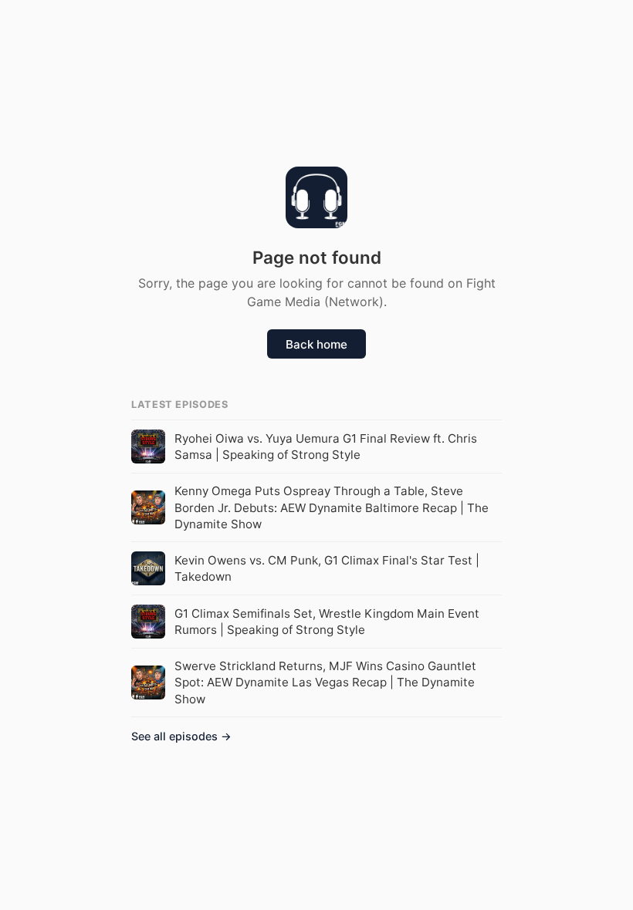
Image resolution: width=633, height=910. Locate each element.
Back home (316, 344)
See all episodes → (181, 736)
